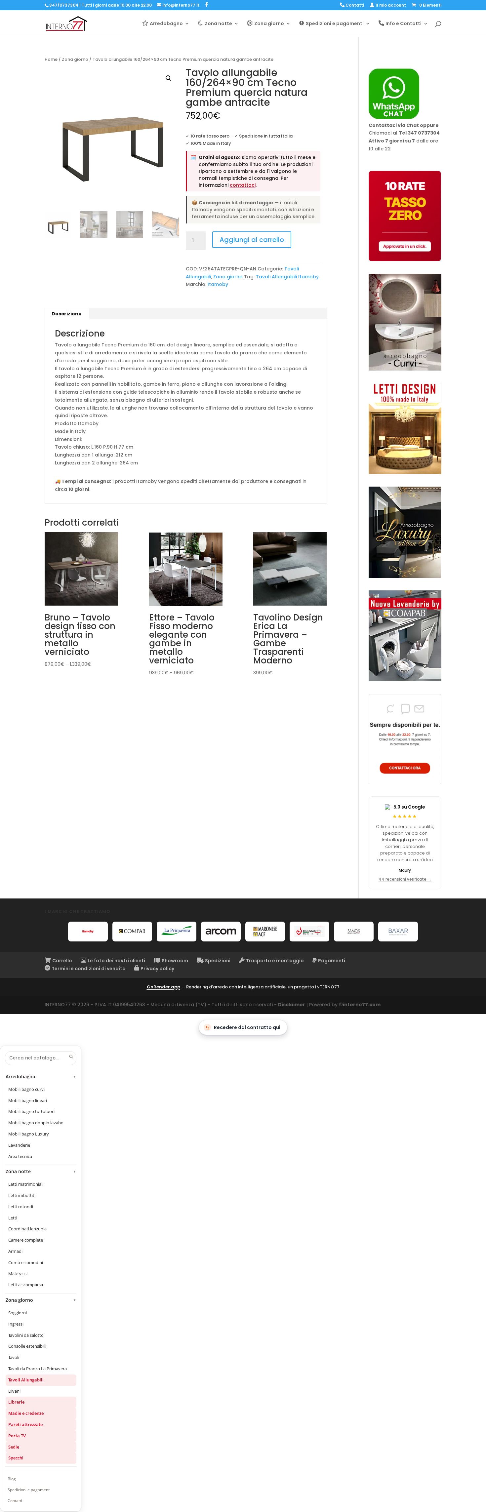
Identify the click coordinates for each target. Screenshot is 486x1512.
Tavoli (13, 1357)
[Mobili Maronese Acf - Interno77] (265, 931)
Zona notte (41, 1171)
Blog (12, 1479)
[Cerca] (71, 1056)
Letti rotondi (20, 1207)
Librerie (16, 1402)
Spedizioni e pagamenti (29, 1489)
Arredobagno (41, 1077)
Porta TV (17, 1436)
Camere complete (25, 1240)
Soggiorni (17, 1313)
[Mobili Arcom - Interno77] (221, 931)
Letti (12, 1218)
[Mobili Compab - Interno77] (132, 931)
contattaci (243, 185)
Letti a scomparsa (25, 1285)
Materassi (17, 1274)
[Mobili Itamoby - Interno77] (88, 931)
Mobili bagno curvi (26, 1089)
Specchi (15, 1458)
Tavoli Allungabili (26, 1380)
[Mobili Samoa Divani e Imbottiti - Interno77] (354, 931)
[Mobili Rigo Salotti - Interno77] (309, 931)
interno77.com (362, 1004)
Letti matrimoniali (25, 1184)
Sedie (13, 1447)
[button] (169, 78)
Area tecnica (20, 1156)
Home (51, 59)
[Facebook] (206, 4)
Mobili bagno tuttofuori (31, 1111)
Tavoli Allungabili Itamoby (287, 276)
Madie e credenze (26, 1413)
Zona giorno (75, 59)
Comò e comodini (25, 1262)
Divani (14, 1391)
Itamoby (218, 284)
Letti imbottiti (21, 1195)
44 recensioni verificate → (405, 879)
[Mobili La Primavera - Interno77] (176, 931)
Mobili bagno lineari (27, 1100)
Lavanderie (19, 1145)
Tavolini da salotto (26, 1335)
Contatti (15, 1500)
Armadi (15, 1251)
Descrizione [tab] (67, 313)
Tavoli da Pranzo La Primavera (37, 1369)
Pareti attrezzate (25, 1424)
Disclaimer (291, 1004)
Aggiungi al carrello (252, 239)
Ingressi (15, 1324)
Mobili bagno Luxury (28, 1134)
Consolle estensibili (27, 1346)
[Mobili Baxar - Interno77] (398, 931)
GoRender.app (163, 987)
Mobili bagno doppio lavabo (35, 1123)
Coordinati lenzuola (27, 1229)
